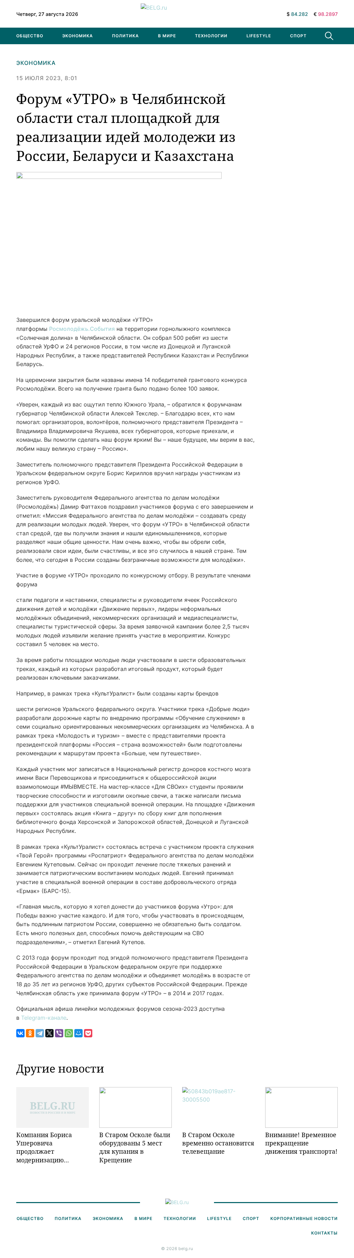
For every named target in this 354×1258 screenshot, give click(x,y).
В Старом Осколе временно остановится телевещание (218, 1143)
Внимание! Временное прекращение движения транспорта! (301, 1143)
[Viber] (59, 1033)
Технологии (211, 35)
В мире (167, 35)
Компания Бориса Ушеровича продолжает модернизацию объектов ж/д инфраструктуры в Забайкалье (45, 1147)
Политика (125, 35)
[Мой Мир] (78, 1033)
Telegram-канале (43, 1017)
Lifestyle (258, 35)
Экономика (77, 35)
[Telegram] (40, 1033)
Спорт (298, 35)
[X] (49, 1033)
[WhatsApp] (69, 1033)
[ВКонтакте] (20, 1033)
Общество (29, 35)
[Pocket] (88, 1033)
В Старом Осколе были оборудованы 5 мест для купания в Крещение (134, 1147)
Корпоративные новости (304, 1218)
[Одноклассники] (30, 1033)
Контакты (324, 1233)
